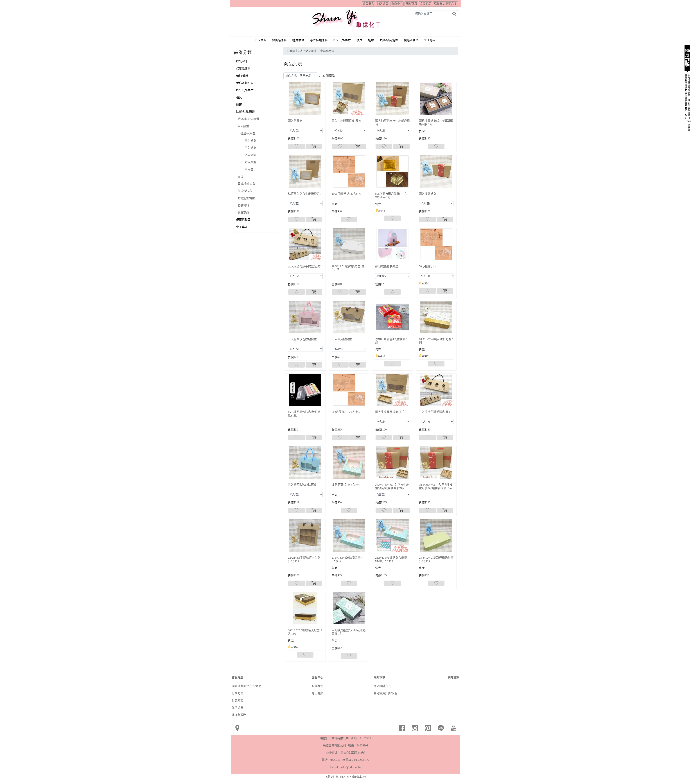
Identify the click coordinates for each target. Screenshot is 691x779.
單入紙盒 (243, 126)
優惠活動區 (411, 40)
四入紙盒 (250, 155)
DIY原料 (260, 40)
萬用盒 (249, 169)
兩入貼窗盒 (295, 120)
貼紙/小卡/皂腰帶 (248, 119)
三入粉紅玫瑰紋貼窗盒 (302, 339)
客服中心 (317, 677)
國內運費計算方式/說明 (246, 686)
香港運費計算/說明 (385, 693)
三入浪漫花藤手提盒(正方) (304, 266)
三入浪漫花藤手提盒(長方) (435, 411)
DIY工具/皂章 (342, 40)
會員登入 (368, 3)
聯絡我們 (317, 686)
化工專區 (430, 40)
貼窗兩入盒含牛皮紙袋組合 (305, 193)
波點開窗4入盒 (346, 484)
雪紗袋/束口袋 (247, 183)
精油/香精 (298, 40)
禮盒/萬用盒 (248, 133)
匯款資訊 (411, 3)
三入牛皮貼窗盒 (342, 339)
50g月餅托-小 (427, 266)
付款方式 (237, 700)
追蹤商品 (425, 3)
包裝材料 (243, 205)
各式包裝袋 (245, 191)
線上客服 (317, 693)
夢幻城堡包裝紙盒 (386, 266)
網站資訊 (453, 677)
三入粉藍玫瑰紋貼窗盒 (302, 484)
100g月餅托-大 (346, 193)
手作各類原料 (319, 40)
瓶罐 (371, 40)
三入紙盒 (250, 147)
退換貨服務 (239, 714)
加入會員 (383, 3)
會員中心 (397, 3)
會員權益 (237, 677)
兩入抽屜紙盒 (427, 193)
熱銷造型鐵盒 (246, 198)
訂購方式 (237, 693)
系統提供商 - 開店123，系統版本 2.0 (345, 776)
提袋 (240, 176)
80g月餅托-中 (346, 411)
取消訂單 (237, 707)
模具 (359, 40)
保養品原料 (279, 40)
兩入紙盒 (250, 140)
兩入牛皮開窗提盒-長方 (346, 120)
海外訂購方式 (382, 686)
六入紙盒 (250, 162)
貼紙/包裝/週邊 (245, 111)
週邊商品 (243, 212)
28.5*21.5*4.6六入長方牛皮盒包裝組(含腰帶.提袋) (436, 488)
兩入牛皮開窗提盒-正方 (390, 411)
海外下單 (379, 677)
